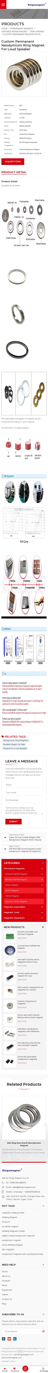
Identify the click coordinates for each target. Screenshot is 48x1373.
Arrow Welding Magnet (12, 1245)
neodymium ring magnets (15, 740)
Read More (22, 938)
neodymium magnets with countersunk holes (22, 1254)
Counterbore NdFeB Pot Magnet (29, 947)
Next (45, 1125)
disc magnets (8, 1249)
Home (4, 28)
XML (13, 1361)
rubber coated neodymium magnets (18, 1236)
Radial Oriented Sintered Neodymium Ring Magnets (24, 1144)
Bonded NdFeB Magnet (16, 879)
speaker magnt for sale (14, 744)
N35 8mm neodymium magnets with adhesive (28, 1030)
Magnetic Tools (11, 912)
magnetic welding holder (13, 1213)
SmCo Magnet (11, 890)
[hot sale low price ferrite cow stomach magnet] (10, 1047)
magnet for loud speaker (15, 748)
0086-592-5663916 (18, 1183)
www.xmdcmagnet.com (11, 1358)
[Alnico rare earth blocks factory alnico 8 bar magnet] (10, 1020)
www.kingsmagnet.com (24, 1354)
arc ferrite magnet (10, 1226)
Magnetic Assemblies (14, 907)
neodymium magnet (11, 1240)
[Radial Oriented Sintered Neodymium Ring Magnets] (24, 1118)
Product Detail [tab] (13, 172)
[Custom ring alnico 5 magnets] (10, 1006)
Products (6, 1281)
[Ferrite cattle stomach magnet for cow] (10, 978)
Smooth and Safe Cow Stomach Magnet (28, 933)
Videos (5, 1294)
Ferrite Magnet (12, 896)
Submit (13, 821)
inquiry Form (13, 161)
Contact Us (7, 1299)
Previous (2, 1125)
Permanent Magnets (21, 28)
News (4, 1285)
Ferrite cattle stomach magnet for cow (28, 974)
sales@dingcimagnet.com (24, 1187)
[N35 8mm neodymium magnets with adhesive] (10, 1033)
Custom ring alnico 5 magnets (27, 1002)
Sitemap (5, 1361)
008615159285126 (32, 1192)
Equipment (7, 1290)
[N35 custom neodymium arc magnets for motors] (10, 992)
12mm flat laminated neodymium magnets (27, 1058)
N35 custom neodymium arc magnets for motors (31, 988)
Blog (4, 1304)
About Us (6, 1276)
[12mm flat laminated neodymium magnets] (10, 1061)
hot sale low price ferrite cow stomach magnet (29, 1044)
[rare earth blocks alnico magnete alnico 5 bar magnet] (10, 964)
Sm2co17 (6, 1222)
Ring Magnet (37, 31)
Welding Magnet (9, 1217)
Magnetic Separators (14, 918)
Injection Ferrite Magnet (16, 901)
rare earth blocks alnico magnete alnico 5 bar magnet (28, 960)
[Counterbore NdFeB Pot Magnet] (10, 950)
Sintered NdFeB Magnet (14, 31)
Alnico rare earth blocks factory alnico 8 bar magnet (30, 1016)
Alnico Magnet (11, 885)
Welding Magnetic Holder (13, 1231)
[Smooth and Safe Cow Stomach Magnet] (10, 936)
